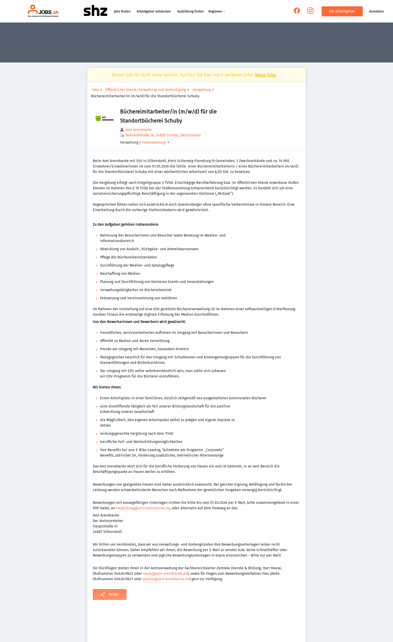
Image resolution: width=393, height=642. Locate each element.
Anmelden (376, 11)
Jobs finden (122, 11)
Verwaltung (201, 89)
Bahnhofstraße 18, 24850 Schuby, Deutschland (163, 135)
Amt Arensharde (139, 129)
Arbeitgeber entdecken (154, 11)
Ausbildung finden (190, 11)
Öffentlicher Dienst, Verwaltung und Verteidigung (145, 89)
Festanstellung (154, 142)
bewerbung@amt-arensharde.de (143, 508)
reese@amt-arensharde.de (165, 573)
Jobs (95, 89)
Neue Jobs (265, 74)
